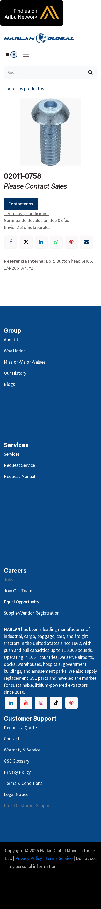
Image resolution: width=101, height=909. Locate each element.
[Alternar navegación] (26, 54)
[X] (26, 242)
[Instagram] (41, 703)
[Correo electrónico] (86, 242)
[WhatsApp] (56, 242)
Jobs (8, 579)
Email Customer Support (27, 805)
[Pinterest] (71, 242)
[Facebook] (11, 242)
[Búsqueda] (90, 72)
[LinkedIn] (41, 242)
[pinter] (71, 703)
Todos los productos (24, 88)
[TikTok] (56, 703)
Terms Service (59, 858)
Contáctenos (20, 204)
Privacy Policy (28, 858)
